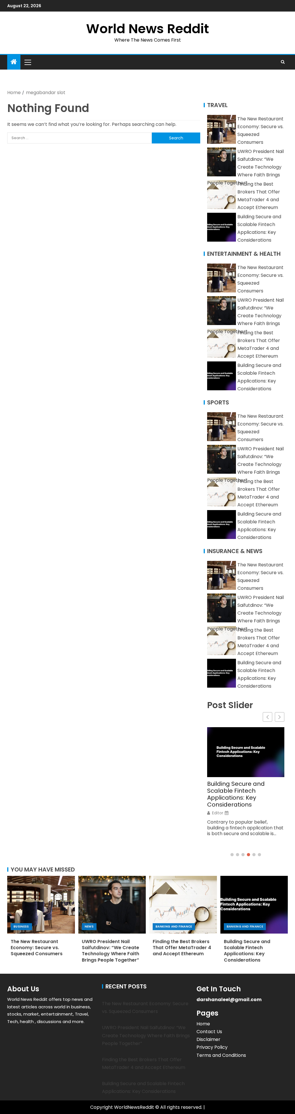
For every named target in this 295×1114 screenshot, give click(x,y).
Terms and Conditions (221, 1055)
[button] (27, 62)
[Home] (14, 62)
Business (21, 926)
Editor (217, 813)
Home (203, 1023)
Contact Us (209, 1031)
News (89, 926)
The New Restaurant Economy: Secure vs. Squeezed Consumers (37, 947)
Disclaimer (208, 1039)
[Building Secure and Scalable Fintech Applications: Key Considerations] (254, 905)
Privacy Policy (212, 1047)
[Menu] (27, 62)
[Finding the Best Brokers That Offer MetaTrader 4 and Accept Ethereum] (183, 905)
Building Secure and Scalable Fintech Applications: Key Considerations (236, 794)
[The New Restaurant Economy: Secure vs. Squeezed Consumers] (41, 905)
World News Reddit (147, 29)
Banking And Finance (174, 926)
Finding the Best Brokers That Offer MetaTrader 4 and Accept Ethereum (182, 947)
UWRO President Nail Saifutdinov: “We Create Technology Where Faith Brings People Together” (245, 167)
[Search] (282, 62)
